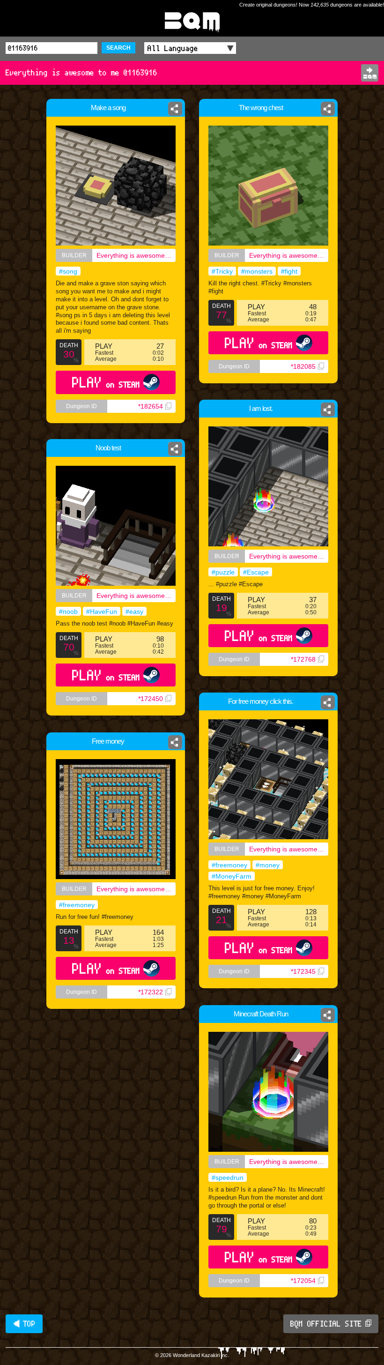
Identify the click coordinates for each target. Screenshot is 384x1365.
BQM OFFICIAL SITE (326, 1323)
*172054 (303, 1280)
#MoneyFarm (231, 876)
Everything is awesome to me (136, 255)
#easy (134, 611)
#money (268, 865)
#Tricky (222, 271)
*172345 (303, 971)
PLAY (106, 382)
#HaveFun (101, 611)
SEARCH (118, 48)
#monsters (257, 271)
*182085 (303, 366)
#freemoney (229, 865)
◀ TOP (24, 1323)
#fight (289, 271)
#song (68, 271)
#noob (68, 611)
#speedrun (228, 1177)
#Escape (256, 572)
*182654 (150, 406)
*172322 (150, 992)
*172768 (303, 659)
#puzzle (223, 572)
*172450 (150, 698)
